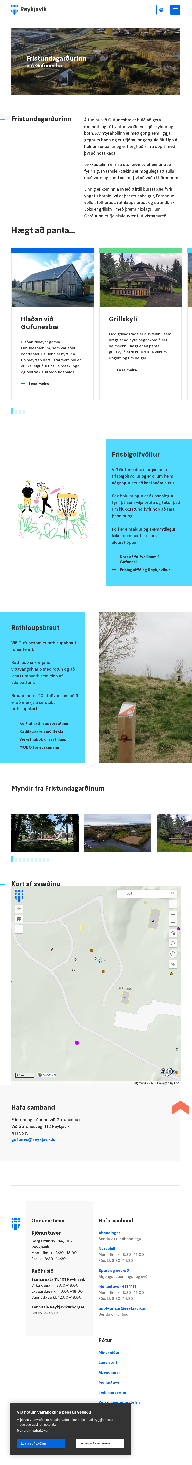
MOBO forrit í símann (39, 747)
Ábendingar (120, 1235)
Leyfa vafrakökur (33, 1443)
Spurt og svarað (124, 1273)
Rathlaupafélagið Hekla (41, 731)
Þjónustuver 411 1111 (121, 1292)
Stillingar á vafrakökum (95, 1443)
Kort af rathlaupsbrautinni (44, 723)
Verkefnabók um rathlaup (43, 739)
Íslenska (161, 10)
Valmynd (175, 10)
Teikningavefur (113, 1392)
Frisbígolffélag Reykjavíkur (145, 569)
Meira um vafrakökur (33, 1430)
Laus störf (108, 1362)
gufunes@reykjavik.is (33, 1139)
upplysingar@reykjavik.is (122, 1311)
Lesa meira (39, 383)
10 (49, 860)
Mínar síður (109, 1352)
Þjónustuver (110, 1382)
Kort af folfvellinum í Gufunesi (139, 559)
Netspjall (121, 1254)
